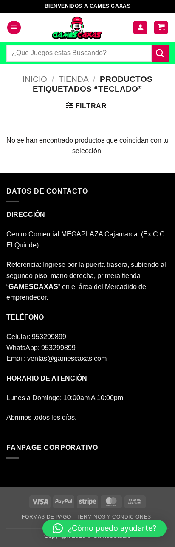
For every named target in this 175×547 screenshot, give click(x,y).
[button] (14, 28)
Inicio (35, 79)
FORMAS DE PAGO (46, 517)
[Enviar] (160, 53)
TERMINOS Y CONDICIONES (113, 517)
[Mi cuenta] (140, 28)
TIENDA (74, 79)
